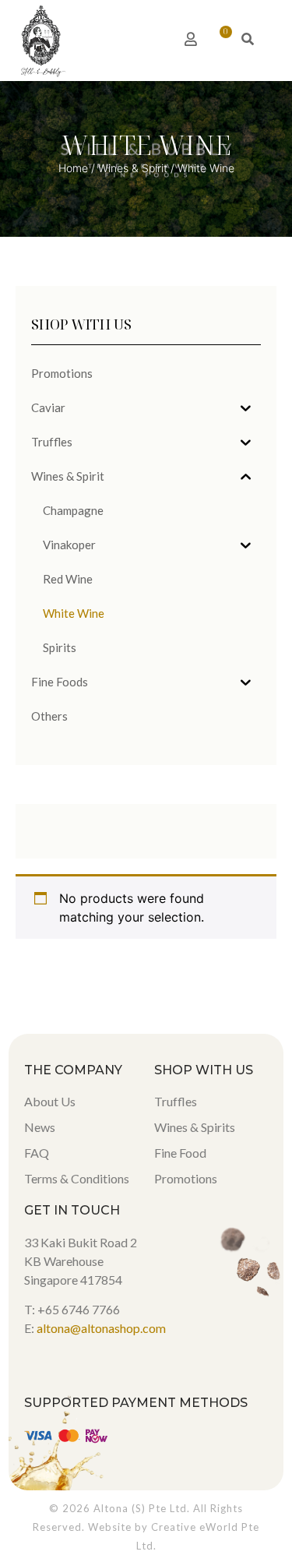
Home (73, 168)
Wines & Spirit (132, 168)
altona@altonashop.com (101, 1327)
